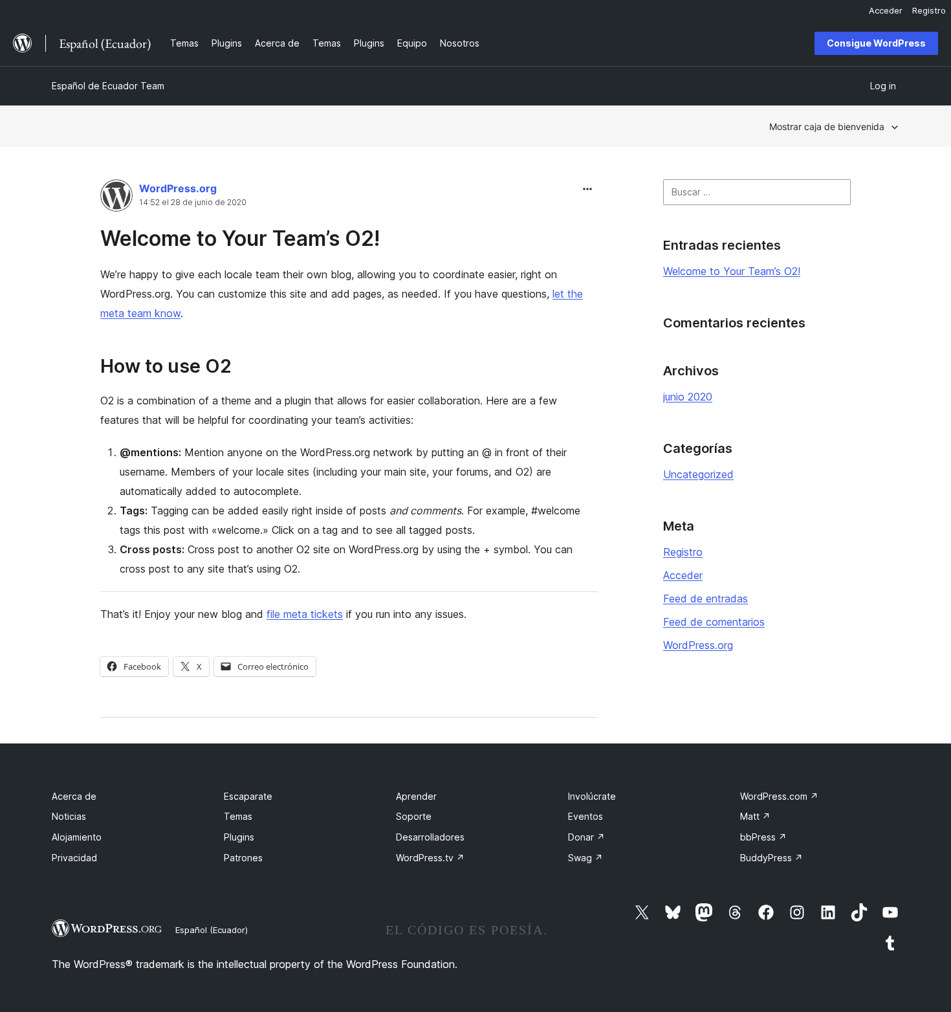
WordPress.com (779, 796)
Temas (238, 816)
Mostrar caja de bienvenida (826, 126)
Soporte (414, 816)
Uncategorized (698, 474)
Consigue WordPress (876, 43)
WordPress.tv (430, 857)
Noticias (69, 816)
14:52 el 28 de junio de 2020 (192, 202)
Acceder (683, 575)
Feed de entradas (705, 598)
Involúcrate (592, 796)
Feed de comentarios (714, 621)
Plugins (239, 836)
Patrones (243, 857)
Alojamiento (77, 836)
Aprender (416, 796)
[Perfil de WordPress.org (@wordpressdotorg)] (116, 198)
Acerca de (74, 796)
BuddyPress (771, 857)
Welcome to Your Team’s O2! (240, 238)
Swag (585, 857)
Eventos (585, 816)
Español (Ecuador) (211, 930)
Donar (586, 836)
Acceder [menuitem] (885, 10)
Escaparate (248, 796)
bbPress (763, 836)
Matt (755, 816)
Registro (683, 551)
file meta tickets (305, 614)
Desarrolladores (430, 836)
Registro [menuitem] (929, 10)
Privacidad (74, 857)
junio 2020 (687, 396)
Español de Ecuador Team (108, 85)
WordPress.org (178, 188)
